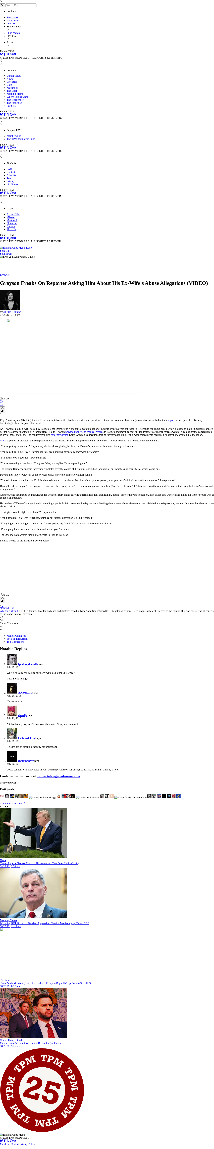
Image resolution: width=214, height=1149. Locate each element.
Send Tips (5, 250)
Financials (12, 223)
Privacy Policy (27, 1144)
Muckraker (12, 87)
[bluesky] (1, 54)
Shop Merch (13, 32)
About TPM (13, 214)
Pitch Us (11, 229)
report (171, 420)
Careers (11, 226)
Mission (11, 217)
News (10, 78)
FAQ (9, 169)
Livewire (5, 274)
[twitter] (8, 1141)
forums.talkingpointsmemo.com (58, 776)
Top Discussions (15, 641)
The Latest (12, 17)
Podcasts (11, 23)
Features (11, 105)
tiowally (22, 715)
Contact (11, 172)
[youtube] (14, 54)
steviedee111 (25, 692)
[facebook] (4, 54)
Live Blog (12, 81)
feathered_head (27, 738)
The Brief (12, 90)
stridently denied (59, 434)
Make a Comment (16, 635)
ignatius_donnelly (28, 664)
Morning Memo (15, 93)
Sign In (4, 253)
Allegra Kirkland (12, 311)
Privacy (11, 181)
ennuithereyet (26, 760)
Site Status (12, 184)
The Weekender (15, 99)
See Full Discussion (17, 638)
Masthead (12, 220)
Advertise (12, 175)
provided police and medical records (84, 431)
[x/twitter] (8, 54)
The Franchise (14, 102)
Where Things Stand (17, 96)
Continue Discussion (11, 803)
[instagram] (11, 54)
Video (3, 440)
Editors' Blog (14, 75)
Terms (10, 178)
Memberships (14, 135)
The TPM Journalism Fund (21, 138)
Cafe (9, 84)
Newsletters (13, 20)
